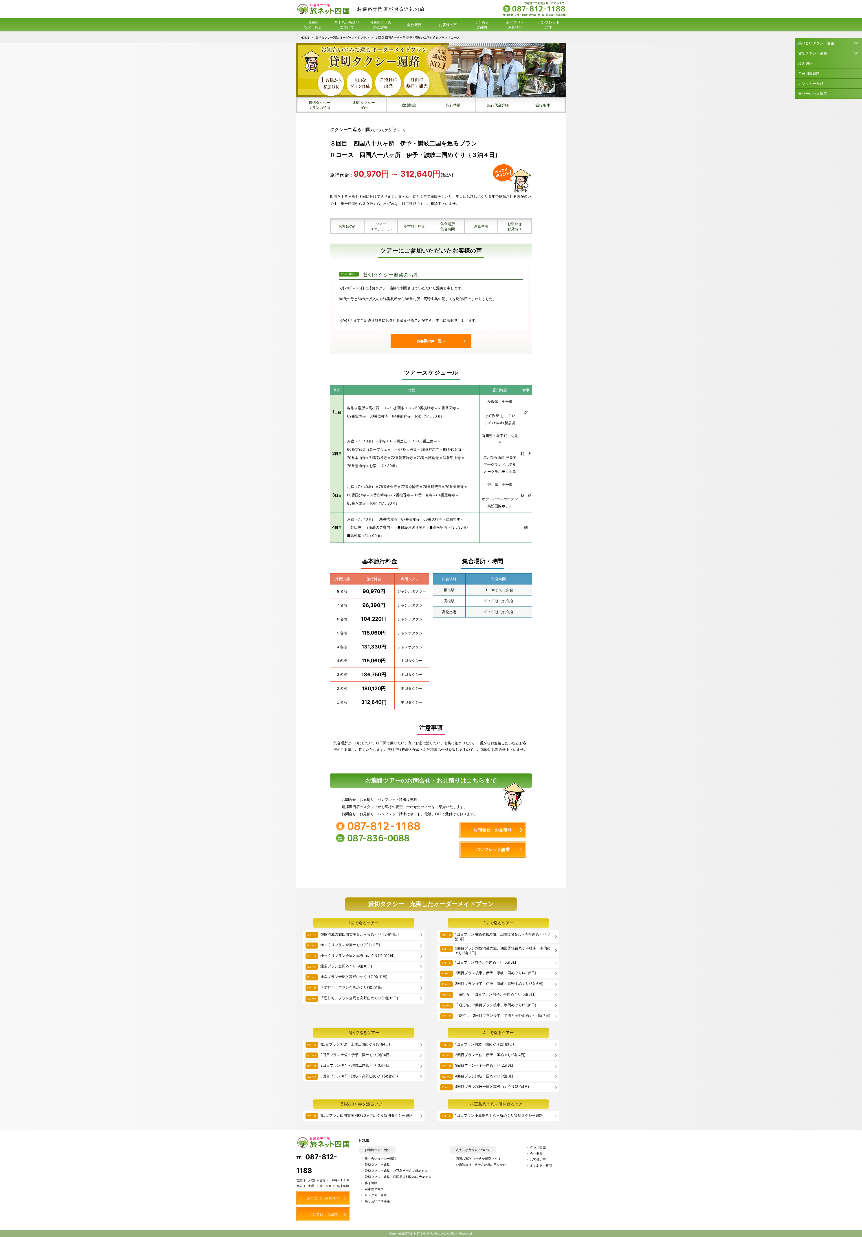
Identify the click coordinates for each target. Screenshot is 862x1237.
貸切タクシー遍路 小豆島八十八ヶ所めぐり (396, 1171)
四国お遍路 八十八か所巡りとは (478, 1158)
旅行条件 (542, 105)
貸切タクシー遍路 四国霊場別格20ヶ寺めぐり (398, 1177)
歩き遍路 (805, 63)
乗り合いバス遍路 (812, 93)
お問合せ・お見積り (515, 24)
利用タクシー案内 (364, 105)
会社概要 (414, 24)
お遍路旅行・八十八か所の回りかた (481, 1165)
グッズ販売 (538, 1147)
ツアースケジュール (381, 226)
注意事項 (481, 226)
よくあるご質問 (481, 24)
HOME (305, 37)
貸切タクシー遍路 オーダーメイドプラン (342, 37)
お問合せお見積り (514, 226)
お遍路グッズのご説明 (380, 24)
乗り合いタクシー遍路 (380, 1158)
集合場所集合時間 (447, 226)
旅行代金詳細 (498, 105)
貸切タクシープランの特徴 (319, 105)
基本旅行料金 (414, 226)
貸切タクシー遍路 (377, 1165)
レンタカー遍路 (810, 83)
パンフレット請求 (549, 24)
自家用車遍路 (809, 73)
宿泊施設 (409, 105)
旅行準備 (453, 105)
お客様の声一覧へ (431, 341)
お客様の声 (448, 24)
